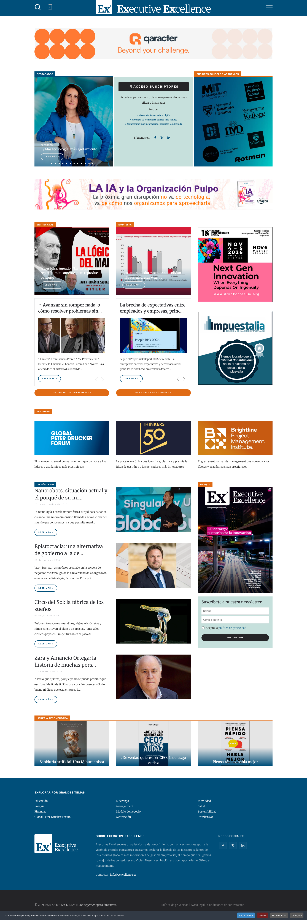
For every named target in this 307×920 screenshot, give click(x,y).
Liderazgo (122, 801)
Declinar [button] (262, 915)
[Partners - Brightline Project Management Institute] (235, 438)
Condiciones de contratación (225, 904)
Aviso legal (198, 904)
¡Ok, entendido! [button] (246, 915)
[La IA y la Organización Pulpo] (153, 194)
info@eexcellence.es (123, 874)
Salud (201, 806)
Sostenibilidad (207, 811)
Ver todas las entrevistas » (72, 393)
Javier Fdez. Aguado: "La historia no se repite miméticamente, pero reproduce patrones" (70, 272)
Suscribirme (235, 637)
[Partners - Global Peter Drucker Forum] (71, 438)
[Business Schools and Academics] (233, 121)
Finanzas (40, 811)
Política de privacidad (232, 628)
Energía (39, 806)
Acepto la (225, 628)
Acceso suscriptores (155, 86)
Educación (41, 801)
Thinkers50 (205, 817)
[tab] (51, 163)
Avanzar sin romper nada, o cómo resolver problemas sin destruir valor (69, 311)
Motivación (123, 817)
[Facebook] (155, 137)
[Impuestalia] (235, 347)
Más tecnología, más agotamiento (70, 149)
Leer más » (52, 156)
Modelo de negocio (128, 811)
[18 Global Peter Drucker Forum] (235, 264)
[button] (37, 7)
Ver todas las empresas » (153, 393)
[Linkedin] (169, 137)
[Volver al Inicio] (153, 7)
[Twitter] (162, 137)
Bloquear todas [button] (279, 915)
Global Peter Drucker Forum (52, 817)
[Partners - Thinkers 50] (153, 438)
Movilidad (204, 801)
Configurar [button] (297, 915)
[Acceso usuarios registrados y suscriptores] (49, 7)
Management (124, 806)
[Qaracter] (153, 43)
